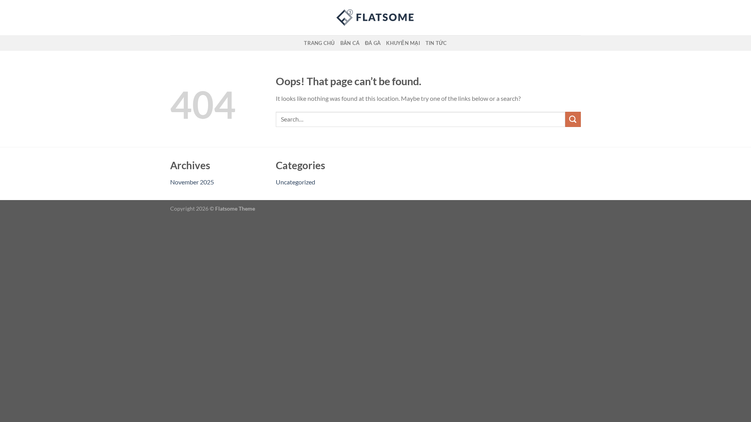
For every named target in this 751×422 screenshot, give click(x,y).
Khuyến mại (403, 43)
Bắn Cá (350, 43)
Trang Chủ (319, 43)
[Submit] (573, 119)
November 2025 (192, 182)
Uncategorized (295, 182)
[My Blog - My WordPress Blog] (375, 17)
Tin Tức (436, 43)
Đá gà (373, 43)
